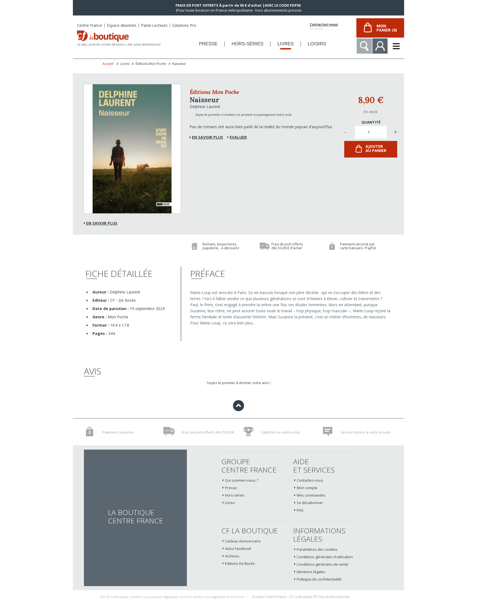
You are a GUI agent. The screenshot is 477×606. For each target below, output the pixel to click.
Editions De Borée (240, 563)
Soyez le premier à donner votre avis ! (239, 382)
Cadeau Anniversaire (243, 541)
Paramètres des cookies (317, 549)
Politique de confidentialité (319, 579)
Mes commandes (311, 495)
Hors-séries (235, 495)
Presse (231, 487)
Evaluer (238, 137)
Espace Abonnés (121, 25)
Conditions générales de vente (322, 564)
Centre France (89, 25)
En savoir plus (101, 223)
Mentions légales (311, 571)
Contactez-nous (324, 25)
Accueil (107, 63)
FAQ (300, 510)
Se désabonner (310, 502)
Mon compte (307, 487)
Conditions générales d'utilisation (325, 556)
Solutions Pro (184, 25)
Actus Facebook (238, 548)
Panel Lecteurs (154, 25)
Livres (230, 502)
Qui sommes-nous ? (241, 480)
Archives (232, 555)
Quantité (370, 122)
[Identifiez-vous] (380, 46)
